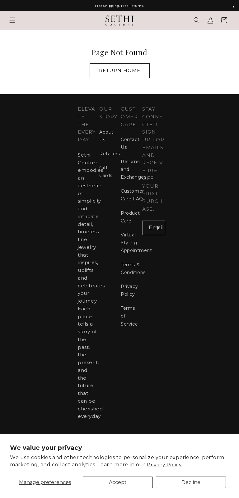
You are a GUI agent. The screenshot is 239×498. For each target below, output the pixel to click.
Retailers (109, 154)
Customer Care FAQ (132, 195)
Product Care (130, 217)
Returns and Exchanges (133, 169)
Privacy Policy (129, 290)
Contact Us (130, 143)
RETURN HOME (119, 70)
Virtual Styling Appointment (136, 242)
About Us (106, 136)
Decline (190, 482)
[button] (12, 20)
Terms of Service (129, 316)
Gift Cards (105, 171)
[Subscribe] (158, 228)
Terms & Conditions (133, 268)
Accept (118, 482)
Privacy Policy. (164, 465)
